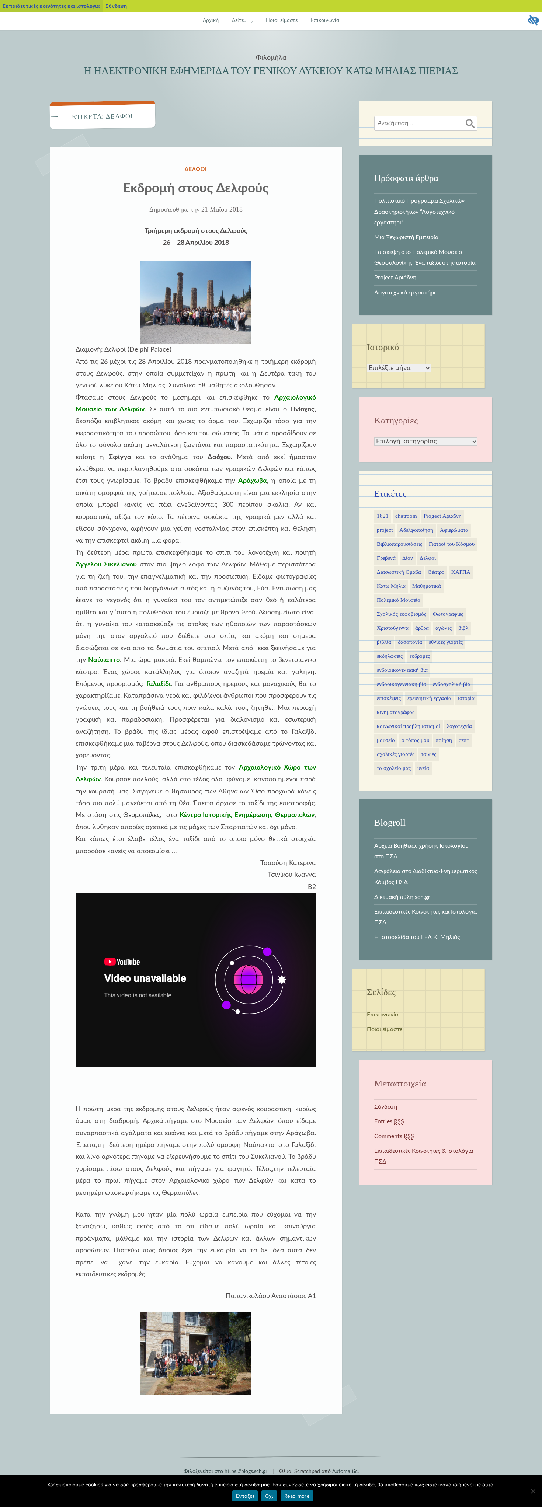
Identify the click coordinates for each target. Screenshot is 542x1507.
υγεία (423, 768)
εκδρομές (419, 656)
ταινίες (428, 754)
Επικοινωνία (325, 20)
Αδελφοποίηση (416, 530)
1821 (383, 516)
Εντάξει (245, 1496)
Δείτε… (240, 20)
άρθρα (422, 628)
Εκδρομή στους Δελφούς (196, 188)
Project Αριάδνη (395, 277)
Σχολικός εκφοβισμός (401, 614)
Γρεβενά (386, 558)
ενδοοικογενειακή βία (401, 684)
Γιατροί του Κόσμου (452, 544)
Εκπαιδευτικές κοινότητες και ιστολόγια (51, 6)
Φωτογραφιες (448, 614)
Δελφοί (196, 169)
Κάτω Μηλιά (391, 586)
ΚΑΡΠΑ (460, 572)
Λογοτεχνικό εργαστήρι (404, 293)
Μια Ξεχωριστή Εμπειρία (406, 237)
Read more (297, 1496)
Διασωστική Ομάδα (399, 572)
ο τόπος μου (415, 740)
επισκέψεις (389, 698)
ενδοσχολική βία (451, 684)
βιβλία (384, 642)
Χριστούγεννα (393, 628)
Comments (394, 1136)
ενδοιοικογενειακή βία (402, 670)
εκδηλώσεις (390, 656)
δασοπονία (410, 642)
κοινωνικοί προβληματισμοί (408, 726)
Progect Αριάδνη (443, 516)
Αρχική (211, 20)
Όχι (269, 1496)
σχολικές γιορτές (395, 754)
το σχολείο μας (394, 768)
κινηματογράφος (395, 712)
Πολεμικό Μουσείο (398, 600)
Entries (389, 1121)
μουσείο (386, 740)
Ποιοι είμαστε (282, 20)
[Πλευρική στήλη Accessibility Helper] (533, 20)
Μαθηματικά (426, 586)
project (385, 530)
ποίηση (444, 740)
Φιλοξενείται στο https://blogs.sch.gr (225, 1471)
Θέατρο (436, 572)
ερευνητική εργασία (429, 698)
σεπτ (464, 740)
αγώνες (443, 628)
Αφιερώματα (454, 530)
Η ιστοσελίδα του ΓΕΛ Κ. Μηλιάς (417, 937)
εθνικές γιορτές (446, 642)
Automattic (345, 1471)
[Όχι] (532, 1491)
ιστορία (466, 698)
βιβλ (463, 628)
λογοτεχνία (459, 726)
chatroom (406, 516)
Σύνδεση (385, 1107)
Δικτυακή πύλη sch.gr (402, 897)
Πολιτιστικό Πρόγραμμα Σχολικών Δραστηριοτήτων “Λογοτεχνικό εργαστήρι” (419, 211)
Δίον (407, 558)
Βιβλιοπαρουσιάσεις (399, 544)
